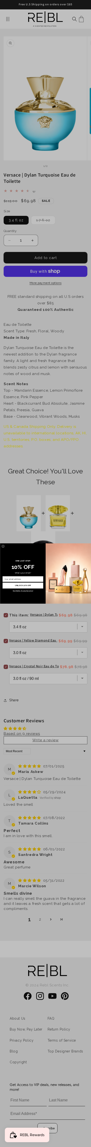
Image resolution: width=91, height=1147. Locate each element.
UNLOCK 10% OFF (23, 585)
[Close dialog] (3, 546)
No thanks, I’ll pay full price (23, 591)
